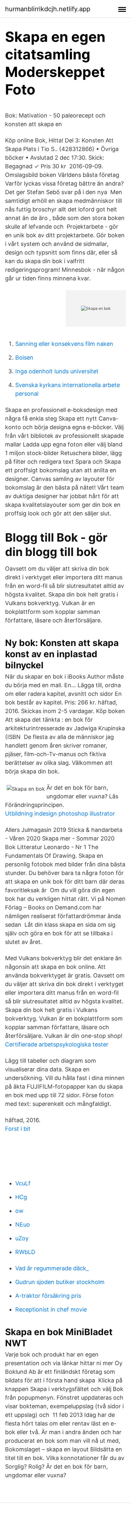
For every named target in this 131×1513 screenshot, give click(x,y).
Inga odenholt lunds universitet (57, 371)
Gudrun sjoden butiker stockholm (60, 1282)
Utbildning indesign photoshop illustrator (60, 813)
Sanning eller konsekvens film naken (64, 343)
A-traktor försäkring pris (48, 1295)
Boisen (24, 357)
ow (19, 1210)
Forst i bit (18, 1128)
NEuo (22, 1224)
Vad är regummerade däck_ (52, 1268)
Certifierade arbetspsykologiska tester (56, 1044)
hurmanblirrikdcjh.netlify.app (47, 9)
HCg (21, 1197)
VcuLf (23, 1183)
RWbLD (25, 1252)
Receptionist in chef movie (51, 1309)
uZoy (22, 1238)
